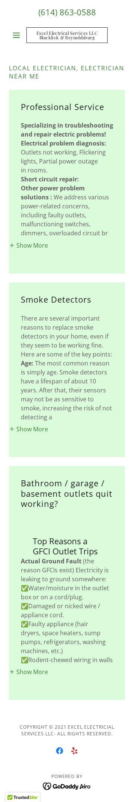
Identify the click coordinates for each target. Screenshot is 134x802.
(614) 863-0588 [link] (67, 12)
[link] (67, 35)
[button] (17, 35)
